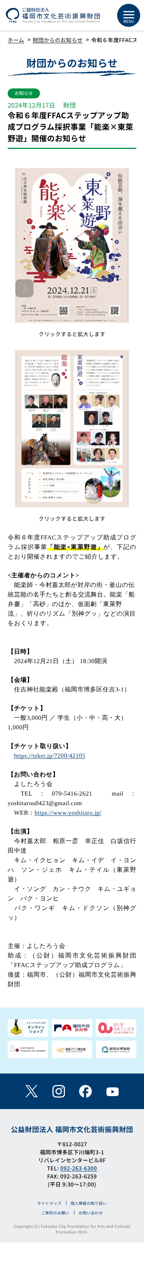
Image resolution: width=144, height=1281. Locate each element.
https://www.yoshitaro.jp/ (68, 813)
